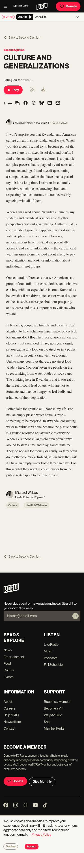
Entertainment (14, 657)
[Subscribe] (75, 616)
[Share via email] (58, 103)
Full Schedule (53, 664)
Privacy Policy (41, 834)
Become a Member (57, 702)
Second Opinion (14, 50)
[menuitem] (43, 90)
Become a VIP (53, 708)
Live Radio (51, 644)
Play (16, 90)
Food (7, 663)
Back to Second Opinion (24, 37)
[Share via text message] (49, 103)
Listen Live (20, 6)
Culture (12, 505)
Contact (9, 728)
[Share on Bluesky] (41, 103)
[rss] (32, 91)
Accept (31, 846)
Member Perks (54, 728)
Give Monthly (42, 782)
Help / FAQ (11, 715)
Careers (9, 708)
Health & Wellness (36, 505)
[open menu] (7, 6)
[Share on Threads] (33, 103)
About (8, 702)
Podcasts (50, 658)
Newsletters (12, 722)
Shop (47, 722)
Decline (10, 846)
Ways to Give (53, 715)
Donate (71, 6)
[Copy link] (17, 103)
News (8, 650)
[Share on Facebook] (25, 103)
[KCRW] (11, 592)
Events (8, 677)
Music (48, 651)
